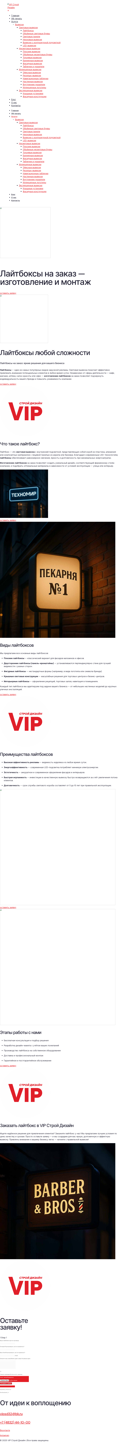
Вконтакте (5, 1430)
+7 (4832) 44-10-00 (15, 1422)
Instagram (4, 1435)
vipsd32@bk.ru (11, 1414)
